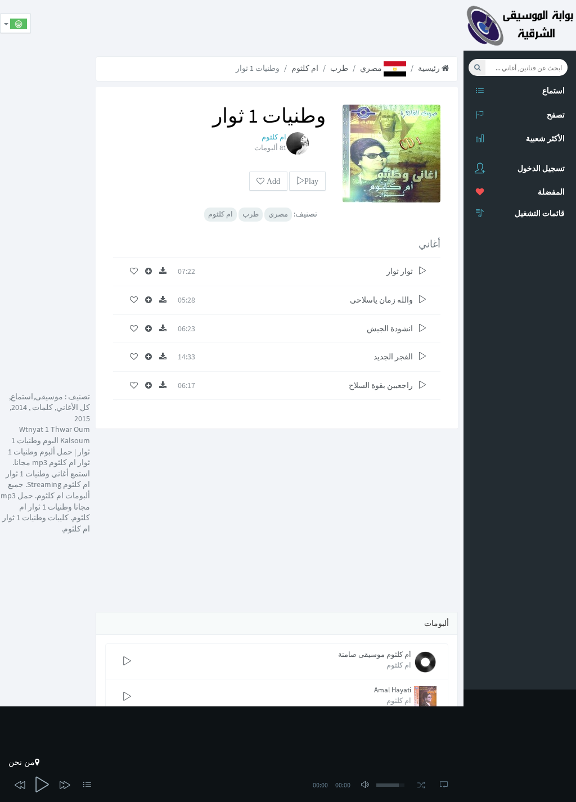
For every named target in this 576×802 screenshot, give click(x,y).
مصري (372, 68)
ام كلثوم (304, 68)
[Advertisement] (259, 25)
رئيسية (430, 68)
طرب (339, 68)
